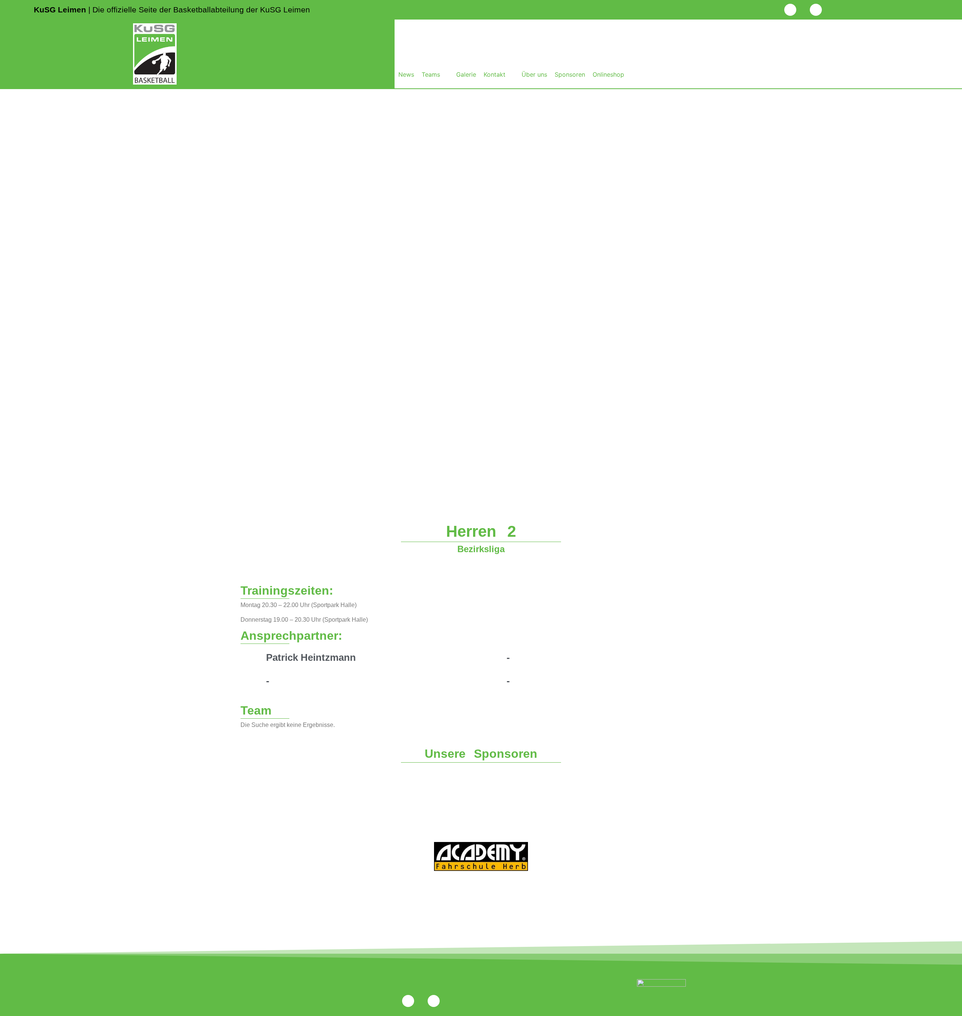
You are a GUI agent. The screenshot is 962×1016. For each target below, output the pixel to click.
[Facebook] (816, 10)
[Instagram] (790, 10)
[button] (435, 74)
